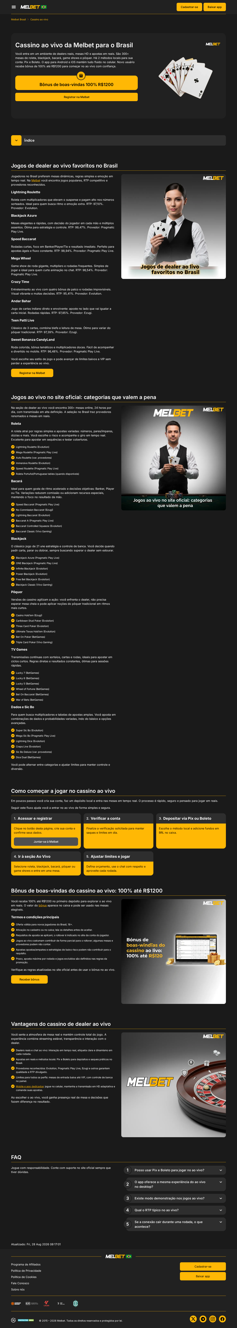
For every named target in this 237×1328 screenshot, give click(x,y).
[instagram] (212, 1318)
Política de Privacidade (26, 1270)
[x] (193, 1318)
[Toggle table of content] (16, 140)
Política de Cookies (23, 1277)
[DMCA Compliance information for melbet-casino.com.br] (26, 1320)
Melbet (35, 180)
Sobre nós (17, 1289)
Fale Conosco (20, 1283)
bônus (43, 905)
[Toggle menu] (13, 7)
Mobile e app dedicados (30, 1086)
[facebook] (222, 1318)
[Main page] (33, 7)
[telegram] (203, 1318)
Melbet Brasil (18, 19)
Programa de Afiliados (25, 1264)
